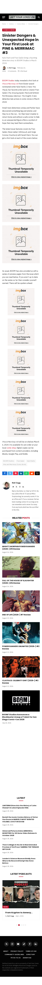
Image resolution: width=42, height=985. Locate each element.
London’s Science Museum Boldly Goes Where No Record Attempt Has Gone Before (18, 860)
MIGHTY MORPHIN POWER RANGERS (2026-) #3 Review (18, 547)
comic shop (11, 448)
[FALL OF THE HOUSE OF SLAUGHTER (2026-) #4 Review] (21, 567)
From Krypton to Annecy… (19, 912)
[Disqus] (21, 760)
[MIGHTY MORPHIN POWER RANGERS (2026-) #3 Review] (21, 532)
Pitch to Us (16, 958)
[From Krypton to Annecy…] (21, 894)
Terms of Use (31, 951)
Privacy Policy (17, 951)
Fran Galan (20, 461)
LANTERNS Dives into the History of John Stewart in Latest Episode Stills (19, 806)
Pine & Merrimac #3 (10, 84)
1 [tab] (17, 925)
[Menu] (3, 17)
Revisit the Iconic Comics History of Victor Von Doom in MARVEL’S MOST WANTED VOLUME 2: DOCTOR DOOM (20, 819)
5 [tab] (25, 925)
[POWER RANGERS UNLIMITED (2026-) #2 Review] (21, 632)
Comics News (9, 30)
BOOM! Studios (8, 80)
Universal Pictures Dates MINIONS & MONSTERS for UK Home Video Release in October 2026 (19, 833)
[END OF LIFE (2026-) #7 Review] (21, 601)
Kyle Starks (31, 461)
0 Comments (12, 71)
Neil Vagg (12, 68)
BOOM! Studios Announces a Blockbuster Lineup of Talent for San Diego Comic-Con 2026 (19, 717)
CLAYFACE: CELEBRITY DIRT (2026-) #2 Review (20, 681)
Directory (30, 954)
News (5, 907)
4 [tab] (23, 925)
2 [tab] (19, 925)
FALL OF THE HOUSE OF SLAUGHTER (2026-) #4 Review (18, 581)
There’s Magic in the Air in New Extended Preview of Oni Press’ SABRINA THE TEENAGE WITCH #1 (20, 847)
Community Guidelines (14, 954)
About (5, 951)
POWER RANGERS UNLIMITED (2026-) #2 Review (20, 647)
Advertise (27, 958)
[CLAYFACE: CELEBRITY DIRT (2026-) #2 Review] (21, 666)
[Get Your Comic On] (22, 17)
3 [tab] (21, 925)
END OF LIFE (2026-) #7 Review (16, 614)
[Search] (38, 17)
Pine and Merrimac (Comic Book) (14, 464)
